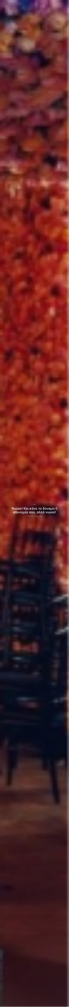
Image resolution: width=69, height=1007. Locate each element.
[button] (66, 6)
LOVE (34, 504)
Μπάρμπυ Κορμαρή (38, 516)
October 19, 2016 (30, 516)
